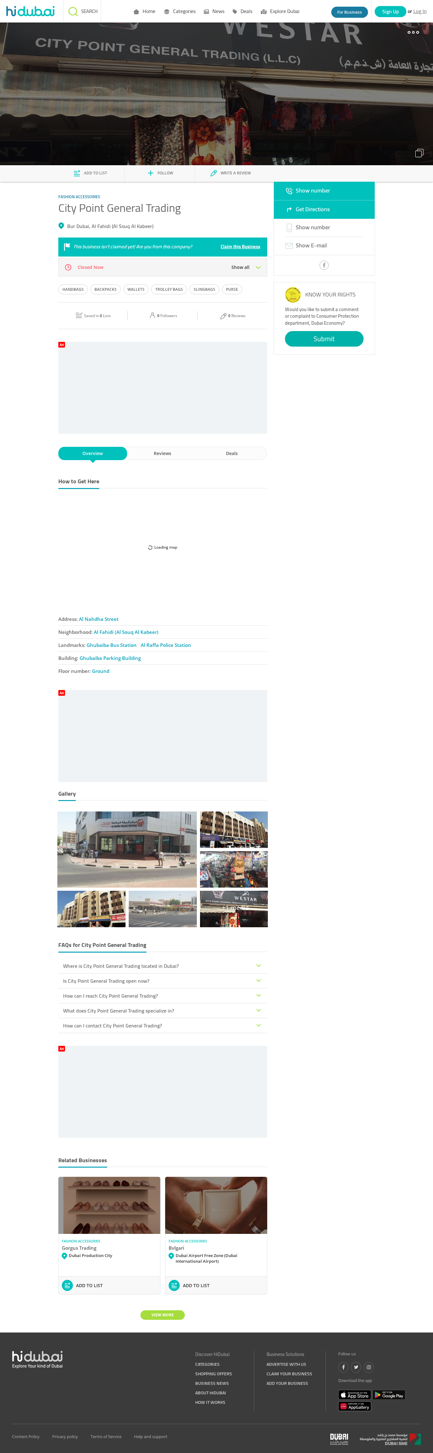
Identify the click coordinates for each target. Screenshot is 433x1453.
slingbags (204, 289)
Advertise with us (286, 1364)
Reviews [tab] (162, 453)
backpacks (105, 289)
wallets (136, 289)
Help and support (150, 1436)
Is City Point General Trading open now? (106, 980)
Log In (420, 11)
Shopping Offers (213, 1374)
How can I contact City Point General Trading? (112, 1025)
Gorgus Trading (79, 1248)
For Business (349, 12)
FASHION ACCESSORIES (81, 1241)
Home (148, 11)
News (217, 11)
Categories (184, 11)
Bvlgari (176, 1248)
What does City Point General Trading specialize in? (118, 1010)
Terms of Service (106, 1436)
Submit (324, 338)
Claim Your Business (289, 1374)
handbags (73, 289)
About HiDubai (210, 1393)
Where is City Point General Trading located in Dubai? (121, 965)
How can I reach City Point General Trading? (110, 995)
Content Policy (26, 1436)
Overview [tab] (92, 453)
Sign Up (390, 11)
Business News (212, 1383)
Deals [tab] (232, 453)
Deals (245, 11)
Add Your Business (287, 1383)
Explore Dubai (284, 11)
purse (232, 289)
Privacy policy (65, 1436)
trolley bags (169, 289)
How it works (210, 1402)
